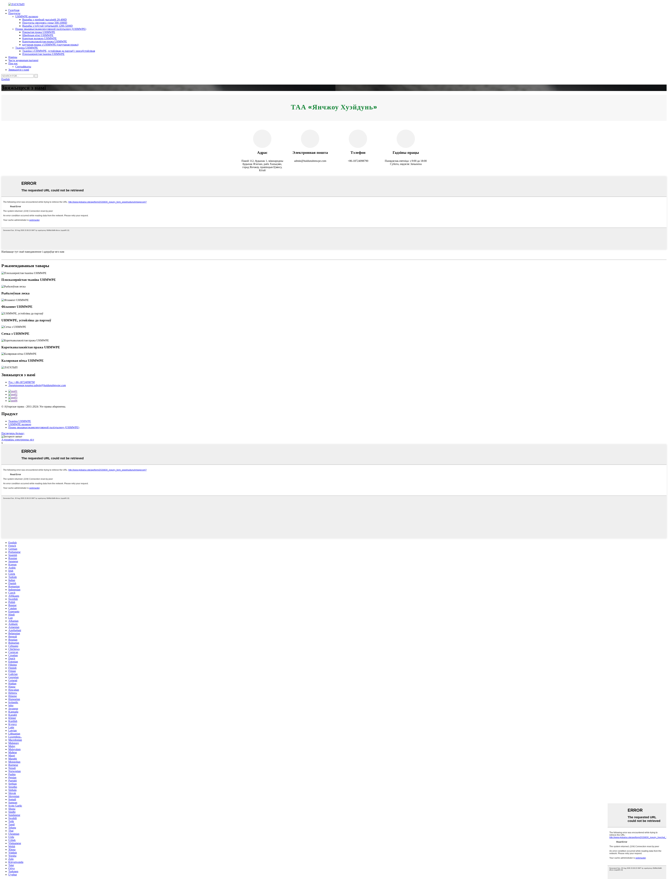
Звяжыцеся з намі (18, 69)
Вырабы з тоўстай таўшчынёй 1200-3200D (47, 25)
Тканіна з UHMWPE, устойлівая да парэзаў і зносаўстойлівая (58, 50)
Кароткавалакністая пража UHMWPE (44, 41)
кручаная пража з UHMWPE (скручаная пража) (50, 44)
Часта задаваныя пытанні (23, 60)
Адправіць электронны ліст (17, 439)
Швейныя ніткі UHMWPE (37, 35)
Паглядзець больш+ (13, 433)
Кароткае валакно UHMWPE (39, 38)
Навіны (12, 57)
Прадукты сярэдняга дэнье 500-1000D (44, 22)
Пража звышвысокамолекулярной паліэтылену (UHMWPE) (50, 28)
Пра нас (13, 63)
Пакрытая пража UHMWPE (38, 32)
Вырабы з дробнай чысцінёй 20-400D (44, 19)
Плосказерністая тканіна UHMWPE (43, 54)
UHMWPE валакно (26, 16)
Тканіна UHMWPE (26, 47)
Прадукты (14, 13)
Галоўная (13, 10)
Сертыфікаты (23, 66)
